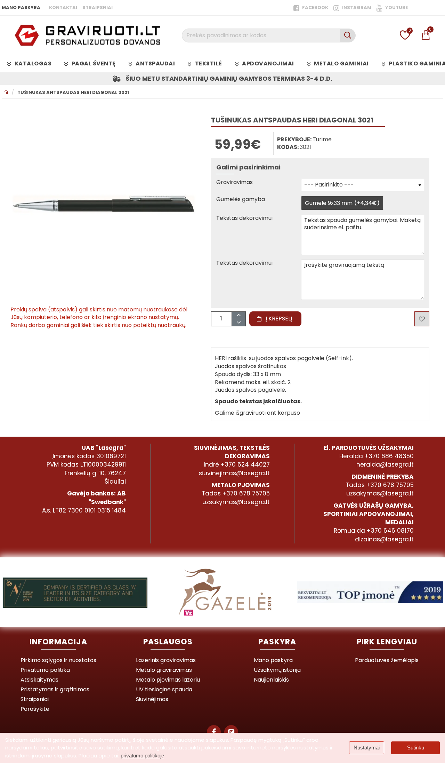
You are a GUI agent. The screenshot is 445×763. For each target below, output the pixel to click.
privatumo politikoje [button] (142, 755)
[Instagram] (231, 732)
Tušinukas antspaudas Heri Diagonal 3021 (73, 92)
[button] (275, 318)
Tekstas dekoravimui (244, 218)
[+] (238, 315)
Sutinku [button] (415, 747)
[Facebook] (214, 732)
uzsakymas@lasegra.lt (236, 502)
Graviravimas (234, 182)
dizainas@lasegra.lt (384, 539)
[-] (238, 322)
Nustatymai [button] (367, 747)
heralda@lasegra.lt (385, 464)
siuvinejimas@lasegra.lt (234, 473)
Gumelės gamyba (240, 199)
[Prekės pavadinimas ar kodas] (347, 35)
